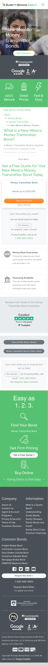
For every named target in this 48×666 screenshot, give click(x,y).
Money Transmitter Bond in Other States (24, 351)
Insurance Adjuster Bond (14, 556)
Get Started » (24, 53)
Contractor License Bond (15, 549)
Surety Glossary (34, 519)
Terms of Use (8, 522)
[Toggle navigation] (43, 4)
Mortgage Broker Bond (13, 559)
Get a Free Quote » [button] (24, 455)
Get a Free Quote (23, 201)
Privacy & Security (11, 519)
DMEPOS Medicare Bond (15, 563)
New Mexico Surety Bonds (17, 110)
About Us (6, 504)
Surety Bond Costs (35, 529)
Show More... (24, 159)
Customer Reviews (11, 526)
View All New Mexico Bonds (24, 342)
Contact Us (7, 508)
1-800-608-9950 (24, 238)
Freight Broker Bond (12, 545)
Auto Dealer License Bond (15, 552)
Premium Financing (36, 533)
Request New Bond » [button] (24, 575)
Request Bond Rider (24, 587)
